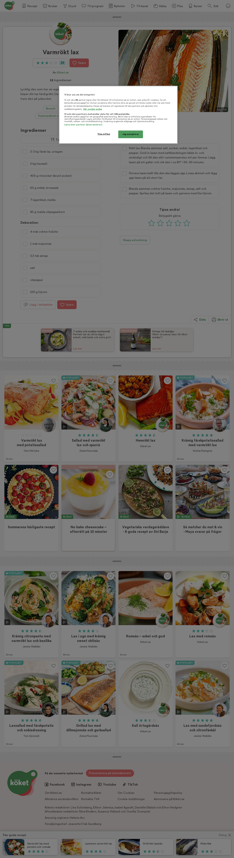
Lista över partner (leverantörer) (83, 125)
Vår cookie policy (92, 109)
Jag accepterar (130, 134)
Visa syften (104, 134)
